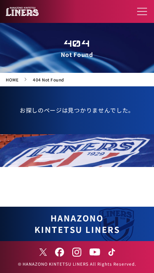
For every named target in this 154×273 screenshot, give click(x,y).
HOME (12, 79)
